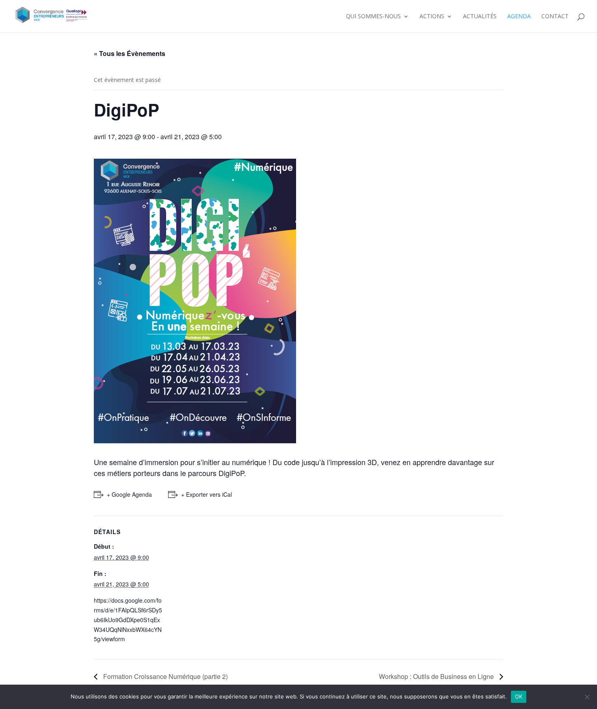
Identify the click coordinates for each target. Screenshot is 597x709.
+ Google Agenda (129, 494)
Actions (432, 16)
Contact (555, 16)
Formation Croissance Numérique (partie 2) (165, 676)
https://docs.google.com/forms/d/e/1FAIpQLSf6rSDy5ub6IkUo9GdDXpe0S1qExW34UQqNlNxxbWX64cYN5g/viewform (128, 619)
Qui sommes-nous (373, 16)
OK (519, 696)
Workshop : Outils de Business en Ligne (437, 676)
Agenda (519, 16)
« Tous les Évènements (129, 53)
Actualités (480, 16)
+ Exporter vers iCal (206, 494)
